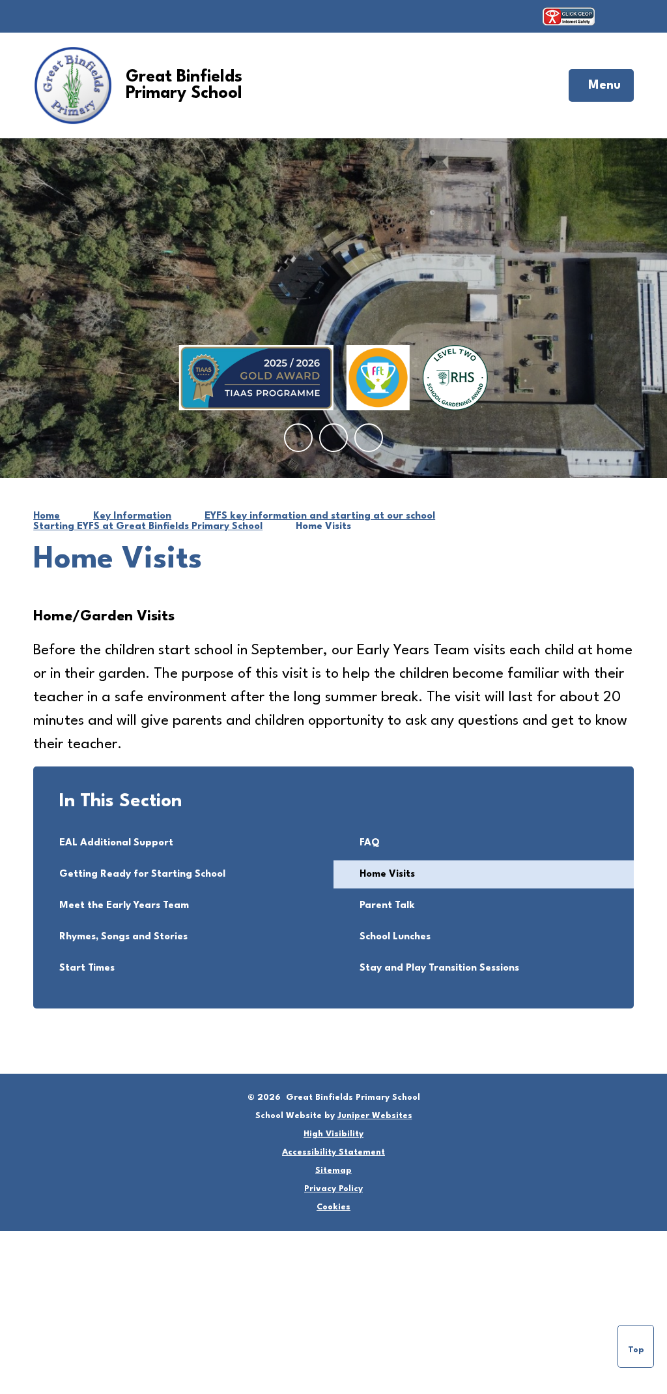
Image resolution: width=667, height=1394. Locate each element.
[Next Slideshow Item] (333, 437)
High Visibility (333, 1134)
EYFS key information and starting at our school (320, 516)
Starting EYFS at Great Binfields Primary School (148, 527)
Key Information (132, 516)
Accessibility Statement (333, 1152)
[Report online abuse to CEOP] (568, 16)
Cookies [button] (333, 1207)
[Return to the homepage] (73, 85)
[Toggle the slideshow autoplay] (368, 437)
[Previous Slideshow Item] (298, 437)
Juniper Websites (374, 1116)
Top (636, 1350)
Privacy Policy (333, 1189)
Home (46, 516)
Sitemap (333, 1170)
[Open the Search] (621, 16)
